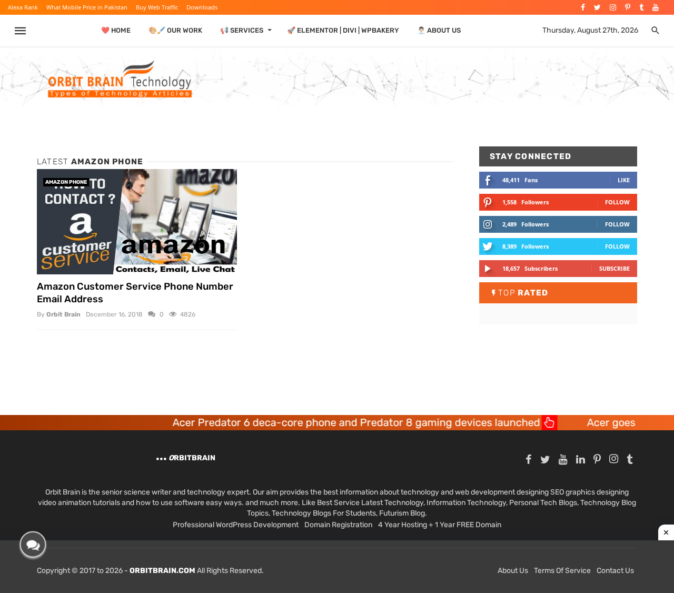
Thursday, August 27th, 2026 (590, 30)
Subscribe (614, 268)
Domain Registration (338, 524)
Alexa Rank (23, 7)
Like (624, 180)
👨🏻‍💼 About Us (439, 30)
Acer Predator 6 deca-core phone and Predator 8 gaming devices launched (333, 422)
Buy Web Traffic (157, 7)
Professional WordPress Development (236, 524)
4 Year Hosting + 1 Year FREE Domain (439, 524)
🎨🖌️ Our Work (175, 30)
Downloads (201, 7)
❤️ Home (116, 30)
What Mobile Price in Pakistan (86, 7)
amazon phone (66, 182)
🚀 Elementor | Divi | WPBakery (343, 30)
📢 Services (241, 30)
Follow (617, 202)
